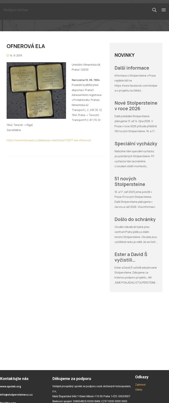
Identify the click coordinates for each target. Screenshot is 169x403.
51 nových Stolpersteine (130, 181)
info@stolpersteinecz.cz (16, 394)
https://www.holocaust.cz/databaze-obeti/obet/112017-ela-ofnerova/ (49, 140)
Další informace (132, 68)
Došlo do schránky (135, 219)
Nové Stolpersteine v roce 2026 (136, 105)
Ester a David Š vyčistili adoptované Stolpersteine (131, 257)
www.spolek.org (10, 386)
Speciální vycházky (136, 143)
